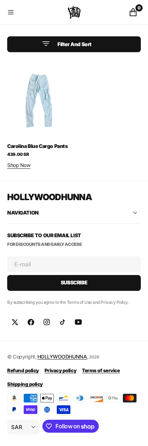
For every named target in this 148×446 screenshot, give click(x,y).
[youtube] (78, 322)
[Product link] (39, 99)
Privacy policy (60, 370)
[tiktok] (62, 322)
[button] (36, 12)
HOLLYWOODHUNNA (62, 356)
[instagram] (47, 322)
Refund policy (23, 370)
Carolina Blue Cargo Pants (37, 146)
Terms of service (101, 370)
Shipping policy (25, 384)
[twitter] (15, 322)
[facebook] (31, 322)
